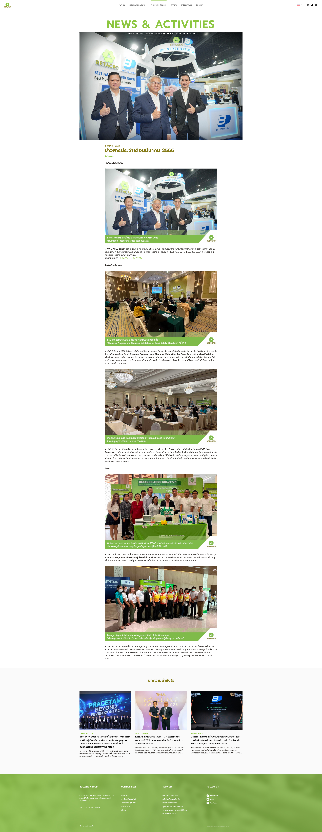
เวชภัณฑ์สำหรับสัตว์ (128, 799)
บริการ (123, 810)
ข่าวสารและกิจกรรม (159, 5)
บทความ (174, 5)
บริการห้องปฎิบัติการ (128, 802)
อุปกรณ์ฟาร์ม (126, 806)
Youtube (213, 803)
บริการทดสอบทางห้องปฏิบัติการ (175, 810)
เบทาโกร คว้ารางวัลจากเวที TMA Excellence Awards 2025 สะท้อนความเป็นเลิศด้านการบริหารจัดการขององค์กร (159, 740)
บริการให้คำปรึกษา (169, 813)
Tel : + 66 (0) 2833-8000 (90, 807)
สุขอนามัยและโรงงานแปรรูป (173, 806)
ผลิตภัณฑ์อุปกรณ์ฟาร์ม (171, 799)
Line (212, 799)
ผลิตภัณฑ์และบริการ (137, 5)
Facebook (214, 795)
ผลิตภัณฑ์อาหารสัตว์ (170, 795)
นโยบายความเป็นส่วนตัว (86, 826)
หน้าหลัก (122, 5)
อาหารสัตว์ (125, 795)
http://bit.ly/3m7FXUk (131, 258)
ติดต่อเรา (199, 5)
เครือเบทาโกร (186, 5)
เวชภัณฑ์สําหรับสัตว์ (170, 802)
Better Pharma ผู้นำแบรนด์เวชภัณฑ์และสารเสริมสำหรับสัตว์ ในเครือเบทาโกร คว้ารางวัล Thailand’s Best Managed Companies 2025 (215, 740)
